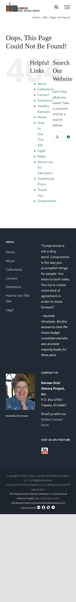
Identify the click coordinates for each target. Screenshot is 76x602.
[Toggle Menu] (67, 7)
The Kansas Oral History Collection (29, 494)
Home (42, 117)
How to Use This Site (41, 134)
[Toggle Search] (56, 7)
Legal (41, 151)
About (42, 84)
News (42, 156)
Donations (45, 100)
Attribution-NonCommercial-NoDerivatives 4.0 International (38, 505)
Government (47, 201)
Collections (46, 89)
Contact (43, 95)
